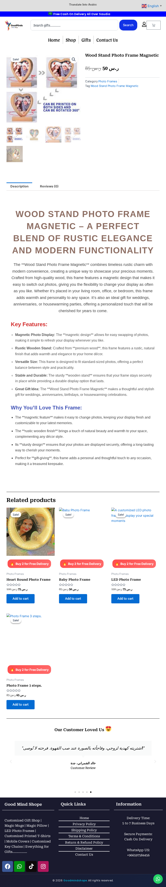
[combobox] (74, 25)
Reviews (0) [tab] (49, 186)
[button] (74, 59)
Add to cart (21, 599)
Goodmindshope (75, 880)
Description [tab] (19, 186)
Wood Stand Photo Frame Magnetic (114, 86)
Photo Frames (107, 81)
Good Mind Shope (23, 804)
